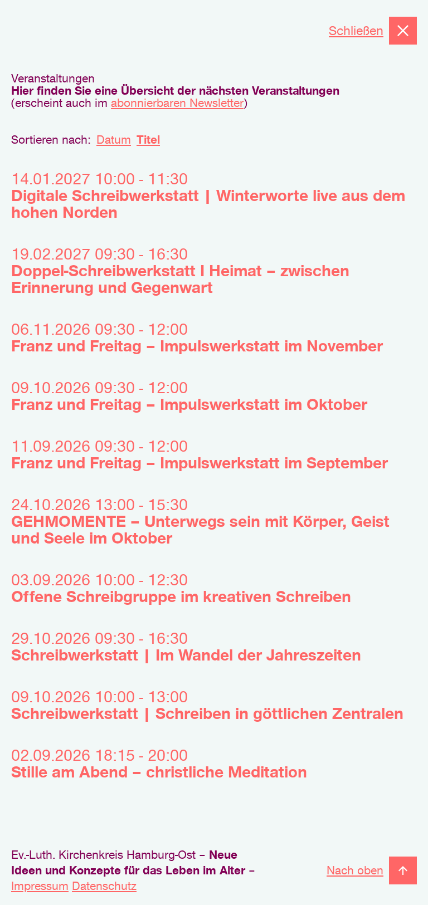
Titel (148, 140)
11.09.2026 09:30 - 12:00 (199, 454)
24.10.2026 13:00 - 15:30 (200, 521)
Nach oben (355, 870)
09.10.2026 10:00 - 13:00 (207, 705)
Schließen (356, 30)
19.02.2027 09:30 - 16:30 (180, 271)
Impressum (40, 886)
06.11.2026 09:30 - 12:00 (197, 337)
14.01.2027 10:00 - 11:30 (208, 195)
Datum (113, 140)
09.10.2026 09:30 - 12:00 (189, 396)
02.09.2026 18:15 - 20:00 (159, 763)
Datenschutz (104, 886)
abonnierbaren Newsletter (177, 103)
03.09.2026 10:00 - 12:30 (181, 588)
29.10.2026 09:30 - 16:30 (186, 646)
